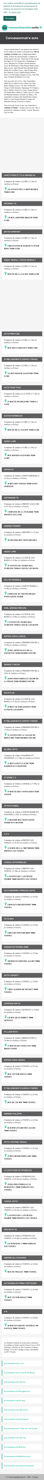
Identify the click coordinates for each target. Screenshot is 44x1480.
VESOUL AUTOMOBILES (15, 862)
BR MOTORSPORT (12, 232)
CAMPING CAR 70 (12, 1004)
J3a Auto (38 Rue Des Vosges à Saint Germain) (20, 86)
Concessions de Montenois (16, 1419)
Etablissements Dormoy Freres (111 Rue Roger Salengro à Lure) (20, 73)
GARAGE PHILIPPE (13, 1114)
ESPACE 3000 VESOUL (14, 1060)
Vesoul (29, 110)
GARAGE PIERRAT (12, 526)
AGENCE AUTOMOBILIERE (16, 947)
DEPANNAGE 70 (11, 498)
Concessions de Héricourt (16, 1410)
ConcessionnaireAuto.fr (12, 49)
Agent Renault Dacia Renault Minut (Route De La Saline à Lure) (21, 69)
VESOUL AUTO (11, 1201)
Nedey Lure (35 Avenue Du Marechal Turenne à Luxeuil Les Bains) (21, 93)
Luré (5, 112)
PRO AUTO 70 (10, 1230)
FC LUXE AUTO (11, 1032)
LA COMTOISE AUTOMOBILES (18, 1170)
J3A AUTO (8, 470)
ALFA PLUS (9, 693)
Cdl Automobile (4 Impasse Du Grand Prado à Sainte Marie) (20, 96)
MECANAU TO (10, 204)
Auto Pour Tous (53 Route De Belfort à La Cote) (21, 76)
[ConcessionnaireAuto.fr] (22, 27)
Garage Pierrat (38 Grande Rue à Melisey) (21, 91)
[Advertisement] (22, 143)
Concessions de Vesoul (14, 1382)
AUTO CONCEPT (11, 975)
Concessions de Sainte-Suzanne (19, 1466)
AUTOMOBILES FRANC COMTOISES (20, 1283)
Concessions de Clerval (15, 1438)
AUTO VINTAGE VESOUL (15, 1142)
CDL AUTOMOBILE (12, 580)
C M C (6, 834)
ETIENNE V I (10, 778)
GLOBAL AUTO (10, 749)
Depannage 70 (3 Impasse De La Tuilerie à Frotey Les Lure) (21, 89)
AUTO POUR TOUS (12, 388)
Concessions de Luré (14, 1363)
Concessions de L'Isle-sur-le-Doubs (20, 1428)
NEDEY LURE (10, 441)
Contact (35, 1477)
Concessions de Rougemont (17, 1391)
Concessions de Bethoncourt (17, 1456)
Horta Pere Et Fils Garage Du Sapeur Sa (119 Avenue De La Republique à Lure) (21, 61)
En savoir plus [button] (15, 12)
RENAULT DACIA (12, 665)
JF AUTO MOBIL (11, 806)
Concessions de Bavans (15, 1447)
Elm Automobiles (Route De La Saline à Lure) (19, 82)
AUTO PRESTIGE (12, 334)
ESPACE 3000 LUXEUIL (15, 636)
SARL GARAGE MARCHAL (15, 608)
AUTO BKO (9, 919)
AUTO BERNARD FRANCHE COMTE (19, 891)
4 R (5, 1312)
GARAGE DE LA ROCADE (15, 1258)
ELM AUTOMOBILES (13, 416)
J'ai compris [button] (10, 18)
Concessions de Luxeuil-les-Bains (19, 1373)
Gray (11, 112)
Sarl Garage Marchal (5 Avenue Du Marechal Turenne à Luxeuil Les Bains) (19, 100)
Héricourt (36, 110)
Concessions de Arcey (14, 1401)
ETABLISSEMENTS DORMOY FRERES (21, 359)
